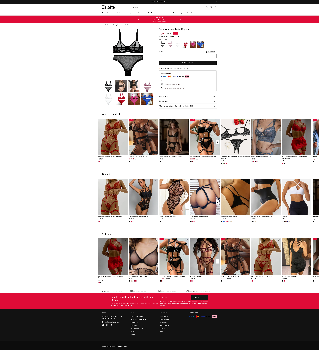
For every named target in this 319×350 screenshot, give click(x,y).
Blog (161, 331)
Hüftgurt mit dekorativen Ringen (199, 216)
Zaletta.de (108, 346)
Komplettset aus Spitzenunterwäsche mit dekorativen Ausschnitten (235, 157)
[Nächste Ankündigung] (216, 2)
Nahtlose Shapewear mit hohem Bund (261, 216)
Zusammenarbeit (164, 325)
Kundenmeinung (164, 319)
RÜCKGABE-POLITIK (137, 328)
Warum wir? (163, 322)
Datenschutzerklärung (177, 303)
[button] (108, 13)
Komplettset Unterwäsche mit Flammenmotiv (110, 156)
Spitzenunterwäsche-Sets (122, 25)
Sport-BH (284, 216)
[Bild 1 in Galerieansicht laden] (108, 86)
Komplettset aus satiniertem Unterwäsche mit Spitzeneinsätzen (294, 157)
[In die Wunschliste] (126, 121)
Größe (161, 51)
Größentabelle (211, 51)
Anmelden (196, 297)
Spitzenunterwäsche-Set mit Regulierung (171, 156)
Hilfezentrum (134, 322)
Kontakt (133, 334)
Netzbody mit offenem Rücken (168, 216)
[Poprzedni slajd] (138, 19)
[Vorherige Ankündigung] (102, 2)
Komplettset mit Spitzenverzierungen (261, 156)
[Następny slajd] (180, 19)
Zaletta (104, 25)
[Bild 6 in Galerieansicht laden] (121, 99)
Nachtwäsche (111, 25)
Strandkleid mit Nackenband (289, 276)
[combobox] (159, 7)
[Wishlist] (211, 7)
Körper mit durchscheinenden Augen (138, 216)
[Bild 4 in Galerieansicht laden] (147, 86)
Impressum (134, 325)
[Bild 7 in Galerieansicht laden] (134, 99)
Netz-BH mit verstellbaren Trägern (138, 276)
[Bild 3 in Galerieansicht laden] (134, 86)
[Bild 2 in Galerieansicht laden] (121, 86)
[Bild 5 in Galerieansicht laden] (108, 99)
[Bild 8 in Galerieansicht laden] (147, 99)
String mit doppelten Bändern (229, 216)
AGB (132, 331)
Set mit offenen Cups (196, 276)
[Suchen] (186, 7)
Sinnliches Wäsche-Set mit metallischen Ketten (203, 156)
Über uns (162, 328)
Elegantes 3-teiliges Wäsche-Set (138, 156)
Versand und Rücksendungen (139, 319)
